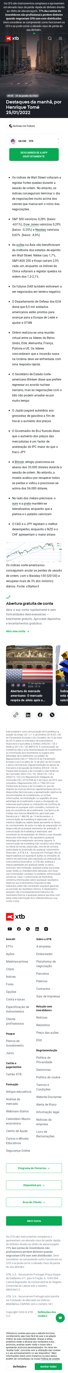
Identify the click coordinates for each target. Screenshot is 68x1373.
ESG (39, 1040)
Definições (19, 1366)
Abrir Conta (34, 1221)
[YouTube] (10, 929)
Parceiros (42, 973)
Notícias (41, 1017)
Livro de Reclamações (45, 1134)
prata (27, 503)
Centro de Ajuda (17, 1131)
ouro (15, 503)
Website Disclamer (49, 1097)
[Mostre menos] (34, 33)
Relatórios (43, 1025)
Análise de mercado (13, 1101)
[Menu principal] (60, 38)
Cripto (10, 969)
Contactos (43, 989)
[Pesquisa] (49, 38)
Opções (11, 992)
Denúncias (43, 1070)
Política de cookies (50, 1358)
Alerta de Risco (46, 1104)
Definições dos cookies (47, 1314)
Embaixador (44, 954)
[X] (52, 714)
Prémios (41, 981)
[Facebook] (40, 714)
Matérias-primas (17, 961)
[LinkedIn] (27, 714)
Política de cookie (48, 1077)
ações (20, 245)
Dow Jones (31, 224)
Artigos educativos (18, 1091)
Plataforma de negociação (46, 963)
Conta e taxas (15, 999)
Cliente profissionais (15, 1021)
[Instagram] (46, 929)
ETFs (9, 946)
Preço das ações (47, 1032)
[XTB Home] (11, 38)
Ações (10, 954)
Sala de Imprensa (48, 996)
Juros (10, 1053)
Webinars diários (17, 1111)
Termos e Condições (43, 1087)
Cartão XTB (14, 1074)
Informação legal (47, 1112)
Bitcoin (19, 462)
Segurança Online (18, 1150)
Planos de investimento (15, 1043)
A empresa (43, 946)
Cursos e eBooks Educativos (17, 1140)
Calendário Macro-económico (18, 1121)
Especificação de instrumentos (17, 1009)
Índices (11, 976)
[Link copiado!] (15, 714)
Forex (10, 984)
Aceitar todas (48, 1366)
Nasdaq (40, 229)
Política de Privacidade (44, 1059)
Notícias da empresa (44, 1122)
